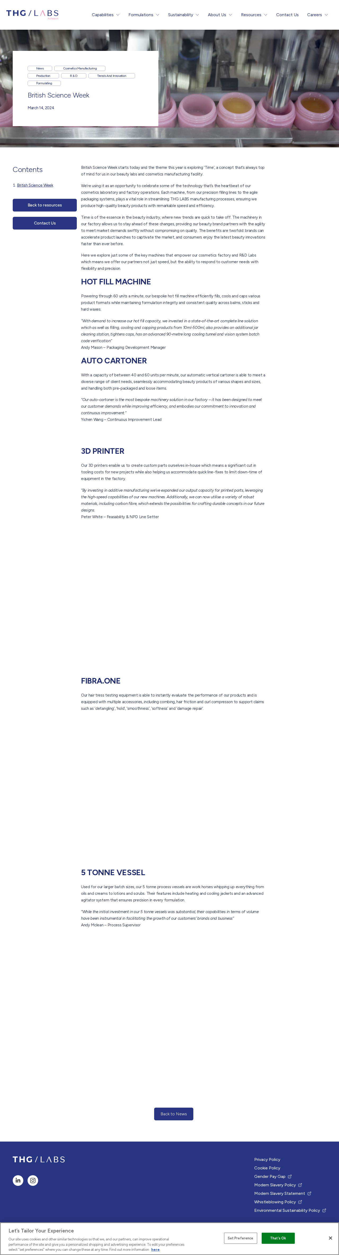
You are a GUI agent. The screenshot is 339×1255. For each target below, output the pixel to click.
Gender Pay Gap (272, 1177)
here (155, 1250)
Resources (251, 14)
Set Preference (240, 1238)
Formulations (140, 14)
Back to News (174, 1115)
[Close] (330, 1238)
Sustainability (180, 14)
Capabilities (103, 14)
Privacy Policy (267, 1159)
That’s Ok (278, 1238)
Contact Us (287, 14)
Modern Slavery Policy (275, 1185)
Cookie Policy (267, 1167)
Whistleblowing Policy (275, 1202)
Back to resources (45, 205)
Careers (314, 14)
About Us (217, 14)
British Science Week (35, 185)
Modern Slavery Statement (279, 1194)
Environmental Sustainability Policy (287, 1211)
